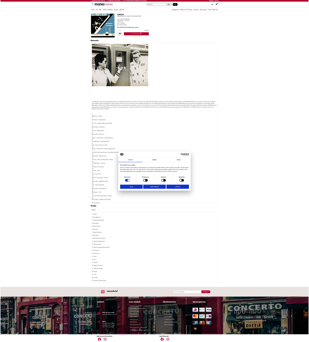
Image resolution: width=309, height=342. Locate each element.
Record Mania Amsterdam (137, 308)
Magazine (175, 10)
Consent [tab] (130, 159)
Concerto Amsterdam (136, 306)
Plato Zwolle (133, 322)
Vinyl (93, 10)
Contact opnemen (169, 319)
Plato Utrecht (133, 314)
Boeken (110, 10)
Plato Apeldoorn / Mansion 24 (138, 327)
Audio (116, 10)
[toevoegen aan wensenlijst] (120, 33)
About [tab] (178, 159)
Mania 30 (183, 10)
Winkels (211, 0)
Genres (196, 10)
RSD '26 (215, 10)
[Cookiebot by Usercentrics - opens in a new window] (182, 154)
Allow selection (154, 186)
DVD (104, 10)
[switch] (145, 180)
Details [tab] (155, 159)
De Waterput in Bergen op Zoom (139, 330)
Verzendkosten (168, 311)
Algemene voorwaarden (171, 322)
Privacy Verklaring (169, 324)
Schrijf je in (205, 291)
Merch (122, 10)
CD (97, 10)
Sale (209, 10)
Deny (131, 186)
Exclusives (203, 10)
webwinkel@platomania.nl (109, 314)
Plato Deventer (134, 319)
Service (216, 0)
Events (190, 10)
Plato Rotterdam (134, 324)
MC (100, 10)
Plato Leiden (133, 316)
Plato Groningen (134, 311)
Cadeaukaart (167, 316)
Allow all (177, 186)
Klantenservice (168, 314)
